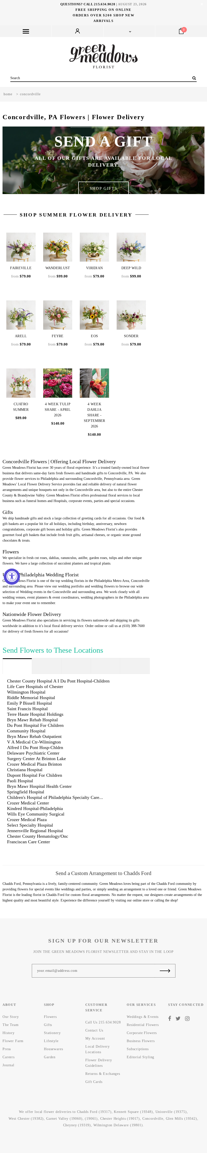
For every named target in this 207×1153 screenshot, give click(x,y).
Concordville (152, 1118)
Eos (94, 336)
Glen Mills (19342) (181, 1118)
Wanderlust (57, 268)
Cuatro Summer (21, 407)
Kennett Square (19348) (133, 1112)
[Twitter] (178, 1018)
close (202, 4)
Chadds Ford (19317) (94, 1112)
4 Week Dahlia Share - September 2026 (94, 415)
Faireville (21, 268)
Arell (21, 336)
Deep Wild (131, 268)
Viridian (94, 268)
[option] (103, 160)
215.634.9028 (104, 4)
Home (8, 94)
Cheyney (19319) (77, 1125)
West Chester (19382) (26, 1118)
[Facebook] (169, 1018)
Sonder (131, 336)
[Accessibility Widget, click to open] (12, 577)
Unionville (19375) (171, 1112)
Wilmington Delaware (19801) (118, 1125)
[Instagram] (187, 1018)
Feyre (58, 336)
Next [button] (189, 160)
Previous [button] (18, 160)
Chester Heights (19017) (120, 1118)
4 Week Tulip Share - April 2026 (58, 409)
